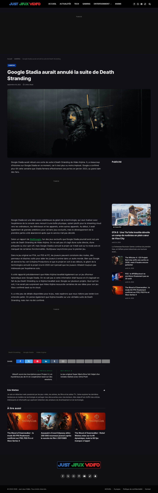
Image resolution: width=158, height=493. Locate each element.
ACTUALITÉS (65, 4)
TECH (76, 4)
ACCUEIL (52, 4)
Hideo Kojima (41, 352)
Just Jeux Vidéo (24, 489)
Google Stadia (28, 352)
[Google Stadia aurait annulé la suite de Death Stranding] (79, 123)
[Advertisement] (79, 34)
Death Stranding (14, 352)
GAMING (86, 4)
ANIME (118, 4)
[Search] (149, 4)
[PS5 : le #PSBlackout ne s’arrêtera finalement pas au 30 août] (117, 276)
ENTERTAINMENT (102, 4)
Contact (148, 489)
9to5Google (35, 239)
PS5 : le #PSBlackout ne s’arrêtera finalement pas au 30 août (137, 276)
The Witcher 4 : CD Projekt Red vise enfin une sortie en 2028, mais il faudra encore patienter (137, 261)
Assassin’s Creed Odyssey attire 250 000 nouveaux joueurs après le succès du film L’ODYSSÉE (56, 435)
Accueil (9, 59)
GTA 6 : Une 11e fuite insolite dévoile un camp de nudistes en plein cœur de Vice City (131, 235)
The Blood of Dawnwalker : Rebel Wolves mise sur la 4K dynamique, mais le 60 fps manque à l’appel (90, 437)
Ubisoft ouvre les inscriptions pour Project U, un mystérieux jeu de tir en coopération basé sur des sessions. (31, 376)
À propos (117, 489)
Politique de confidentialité (132, 489)
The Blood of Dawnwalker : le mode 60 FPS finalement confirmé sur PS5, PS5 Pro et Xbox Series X (20, 437)
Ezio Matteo (13, 390)
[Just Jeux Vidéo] (25, 4)
